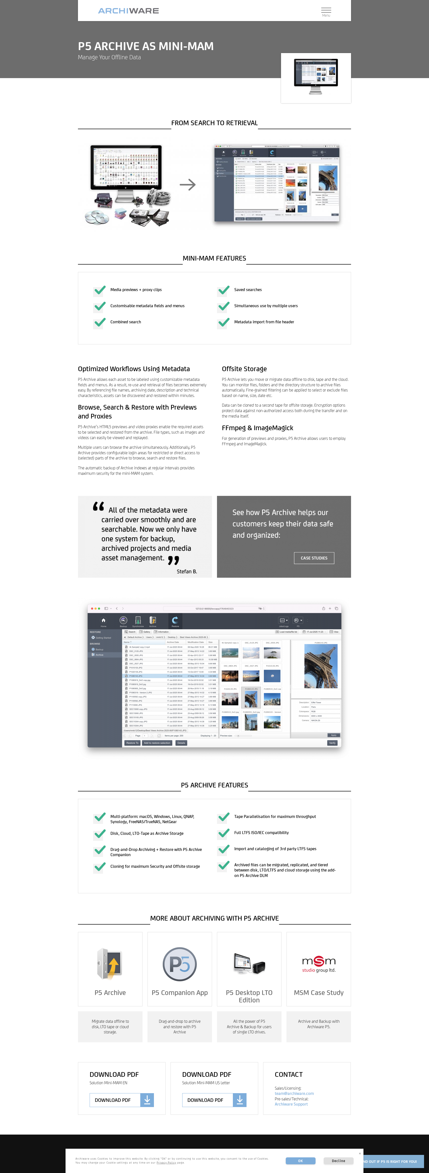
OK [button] (300, 1161)
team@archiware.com (294, 1093)
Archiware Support (291, 1104)
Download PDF (113, 1100)
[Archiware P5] (130, 11)
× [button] (360, 1153)
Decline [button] (338, 1161)
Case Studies (284, 536)
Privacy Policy (166, 1162)
